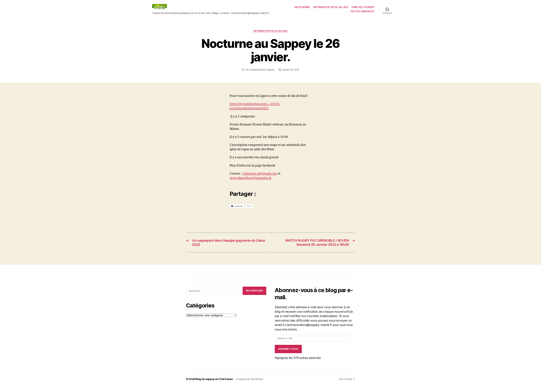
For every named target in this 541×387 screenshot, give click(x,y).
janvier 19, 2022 (290, 69)
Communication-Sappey (262, 69)
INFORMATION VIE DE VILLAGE (330, 7)
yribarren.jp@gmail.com (259, 174)
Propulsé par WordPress (249, 379)
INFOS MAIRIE (302, 7)
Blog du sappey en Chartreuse (214, 379)
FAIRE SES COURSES (363, 7)
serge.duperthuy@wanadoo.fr (250, 178)
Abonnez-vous (288, 349)
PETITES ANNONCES (362, 11)
